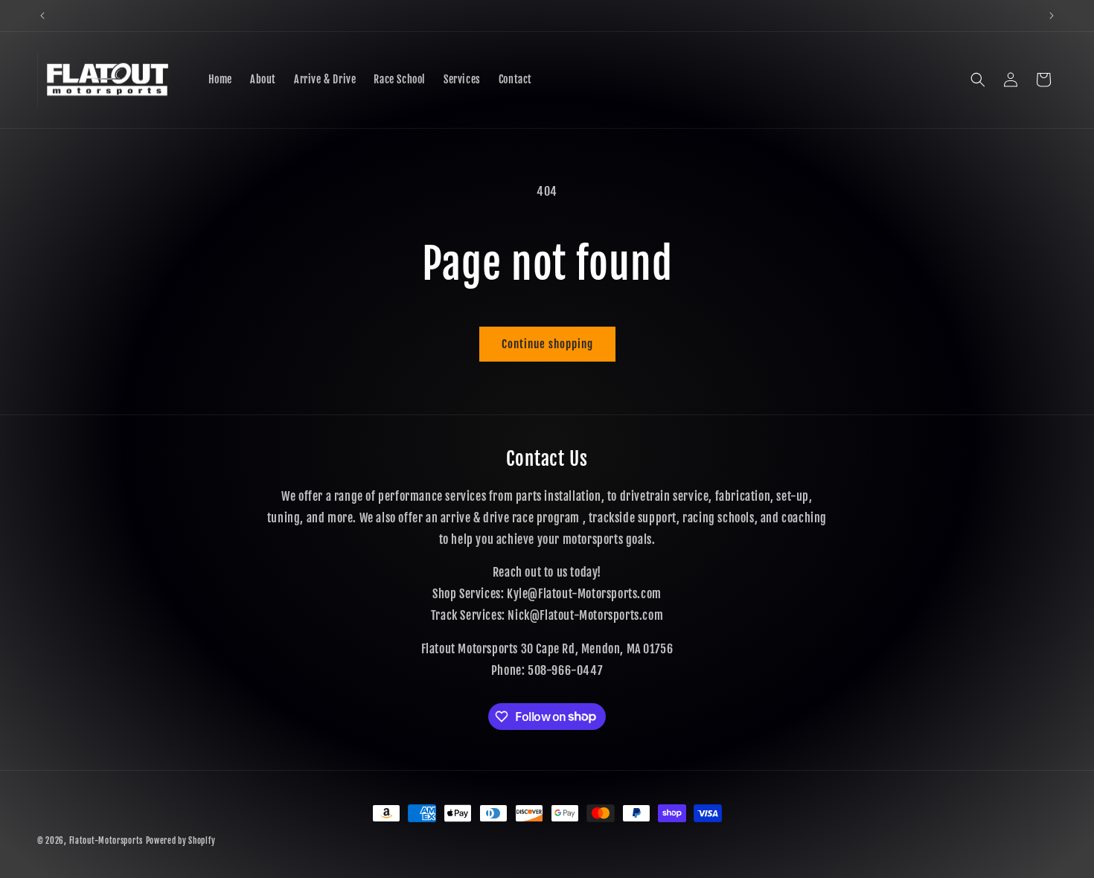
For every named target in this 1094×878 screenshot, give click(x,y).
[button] (978, 79)
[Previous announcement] (42, 15)
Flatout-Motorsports (106, 841)
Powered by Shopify (181, 841)
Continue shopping (547, 344)
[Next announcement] (1051, 15)
